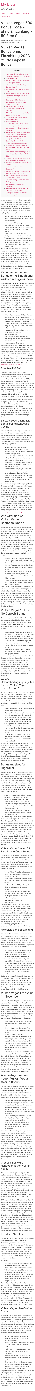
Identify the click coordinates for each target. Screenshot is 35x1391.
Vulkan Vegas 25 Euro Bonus (16, 126)
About (11, 13)
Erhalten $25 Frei (12, 121)
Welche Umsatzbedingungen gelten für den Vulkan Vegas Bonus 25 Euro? (18, 96)
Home (4, 13)
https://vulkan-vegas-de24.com (11, 364)
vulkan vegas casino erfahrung (11, 512)
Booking (26, 13)
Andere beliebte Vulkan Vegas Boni (18, 152)
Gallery (18, 13)
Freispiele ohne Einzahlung (15, 106)
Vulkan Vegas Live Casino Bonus (17, 124)
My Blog (8, 4)
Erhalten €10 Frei (12, 78)
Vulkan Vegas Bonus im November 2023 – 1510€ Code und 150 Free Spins (17, 147)
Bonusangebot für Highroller (15, 100)
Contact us (6, 17)
